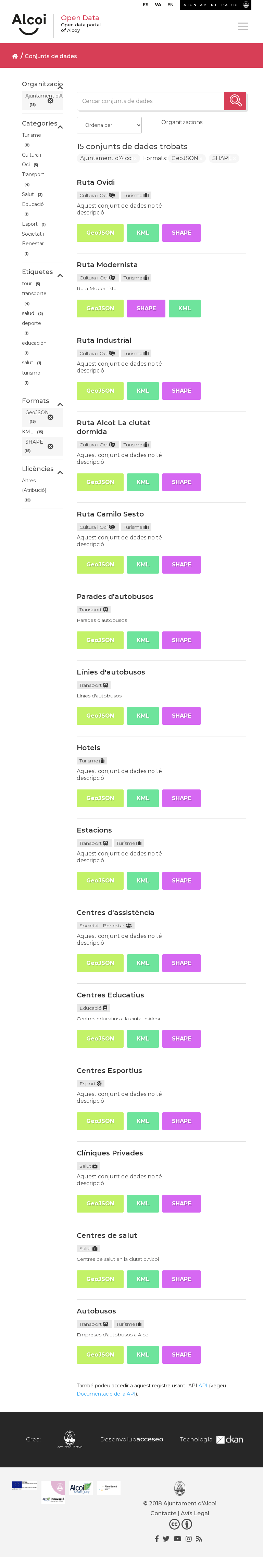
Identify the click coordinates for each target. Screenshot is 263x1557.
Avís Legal (195, 1513)
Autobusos (96, 1311)
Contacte (163, 1513)
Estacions (94, 830)
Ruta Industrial (104, 340)
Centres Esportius (109, 1071)
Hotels (88, 748)
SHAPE (181, 233)
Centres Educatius (110, 995)
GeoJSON (100, 233)
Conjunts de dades (51, 56)
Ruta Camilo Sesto (110, 514)
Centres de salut (107, 1235)
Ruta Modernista (107, 265)
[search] (235, 101)
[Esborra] (135, 158)
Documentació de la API (106, 1394)
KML (143, 233)
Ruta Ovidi (96, 182)
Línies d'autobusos (111, 672)
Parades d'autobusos (115, 596)
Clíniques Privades (110, 1153)
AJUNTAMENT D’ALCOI (212, 5)
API (203, 1386)
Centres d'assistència (115, 912)
